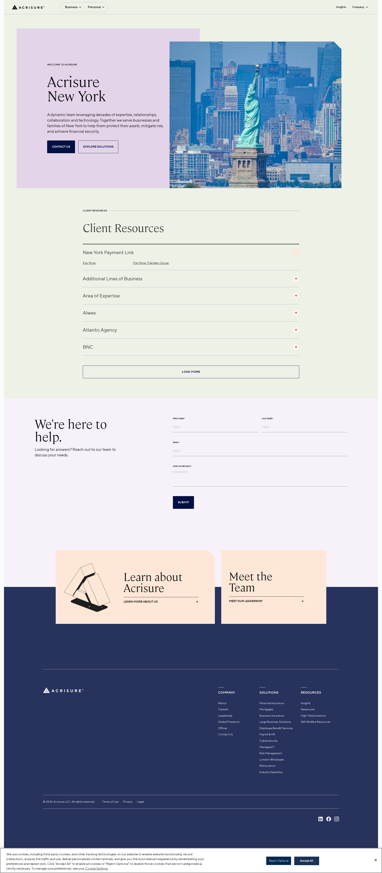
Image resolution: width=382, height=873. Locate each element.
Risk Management (270, 753)
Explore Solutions (98, 147)
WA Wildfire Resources (315, 721)
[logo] (28, 7)
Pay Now (89, 263)
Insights (341, 7)
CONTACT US (61, 147)
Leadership (225, 715)
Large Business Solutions (275, 721)
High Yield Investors (313, 715)
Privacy (128, 801)
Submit (183, 502)
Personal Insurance (271, 703)
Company (358, 7)
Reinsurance (267, 765)
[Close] (375, 860)
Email (176, 442)
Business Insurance (271, 715)
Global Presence (228, 721)
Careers (223, 709)
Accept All (306, 861)
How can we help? (182, 466)
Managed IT (267, 747)
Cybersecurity (268, 740)
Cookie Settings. (96, 868)
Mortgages (266, 709)
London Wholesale (271, 759)
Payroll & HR (267, 734)
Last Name (267, 419)
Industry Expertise (270, 772)
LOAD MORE (191, 372)
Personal (94, 7)
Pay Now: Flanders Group (151, 263)
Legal (140, 801)
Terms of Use (110, 801)
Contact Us (225, 734)
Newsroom (308, 709)
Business (71, 7)
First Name (179, 419)
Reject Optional (278, 860)
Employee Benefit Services (276, 728)
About (222, 703)
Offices (222, 728)
